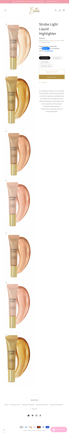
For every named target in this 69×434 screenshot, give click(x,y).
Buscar (7, 404)
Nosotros (34, 409)
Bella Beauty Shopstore (31, 430)
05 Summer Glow (46, 66)
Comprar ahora (52, 77)
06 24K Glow (57, 58)
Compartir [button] (44, 82)
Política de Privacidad (28, 404)
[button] (5, 10)
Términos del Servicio (42, 404)
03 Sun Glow (45, 62)
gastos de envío (54, 40)
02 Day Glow (44, 58)
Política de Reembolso (56, 404)
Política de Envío (15, 404)
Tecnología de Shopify (41, 430)
